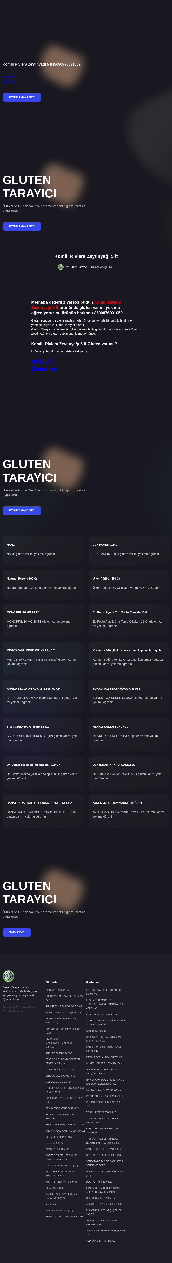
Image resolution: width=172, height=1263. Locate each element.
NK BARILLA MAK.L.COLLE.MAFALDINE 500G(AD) (60, 1043)
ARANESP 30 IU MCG (57, 1149)
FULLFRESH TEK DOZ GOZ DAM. (64, 1006)
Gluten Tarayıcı (78, 267)
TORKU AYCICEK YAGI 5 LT (101, 1112)
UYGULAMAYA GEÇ (22, 97)
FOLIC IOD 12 (53, 1204)
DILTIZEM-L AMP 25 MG (59, 1137)
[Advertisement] (86, 11)
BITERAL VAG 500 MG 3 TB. (61, 1075)
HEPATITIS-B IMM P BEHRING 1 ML (65, 1124)
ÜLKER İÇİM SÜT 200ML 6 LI (101, 1198)
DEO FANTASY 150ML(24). (100, 1181)
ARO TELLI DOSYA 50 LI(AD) (61, 1182)
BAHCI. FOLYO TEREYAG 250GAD (105, 1149)
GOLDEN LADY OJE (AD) (59, 1210)
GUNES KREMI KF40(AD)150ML (103, 1089)
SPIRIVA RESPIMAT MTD (59, 990)
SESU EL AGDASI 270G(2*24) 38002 (65, 1012)
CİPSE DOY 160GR (56, 1188)
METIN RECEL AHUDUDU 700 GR (104, 1057)
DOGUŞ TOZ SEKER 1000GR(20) (104, 1155)
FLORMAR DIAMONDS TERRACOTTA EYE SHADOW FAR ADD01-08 (104, 1004)
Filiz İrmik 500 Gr (55, 1143)
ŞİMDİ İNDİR (17, 932)
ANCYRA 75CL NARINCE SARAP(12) (65, 1130)
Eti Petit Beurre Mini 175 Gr (60, 1069)
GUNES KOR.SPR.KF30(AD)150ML (105, 1063)
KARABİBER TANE (96, 1030)
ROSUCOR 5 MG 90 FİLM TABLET (104, 1096)
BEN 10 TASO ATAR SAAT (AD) (62, 1108)
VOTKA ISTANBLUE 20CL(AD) (62, 1165)
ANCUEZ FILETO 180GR (59, 1053)
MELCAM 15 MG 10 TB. (58, 1081)
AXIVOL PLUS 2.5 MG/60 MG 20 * (104, 1204)
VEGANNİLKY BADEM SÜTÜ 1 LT (104, 1014)
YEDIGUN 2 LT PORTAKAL (100, 1240)
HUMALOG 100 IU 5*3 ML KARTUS (64, 1216)
